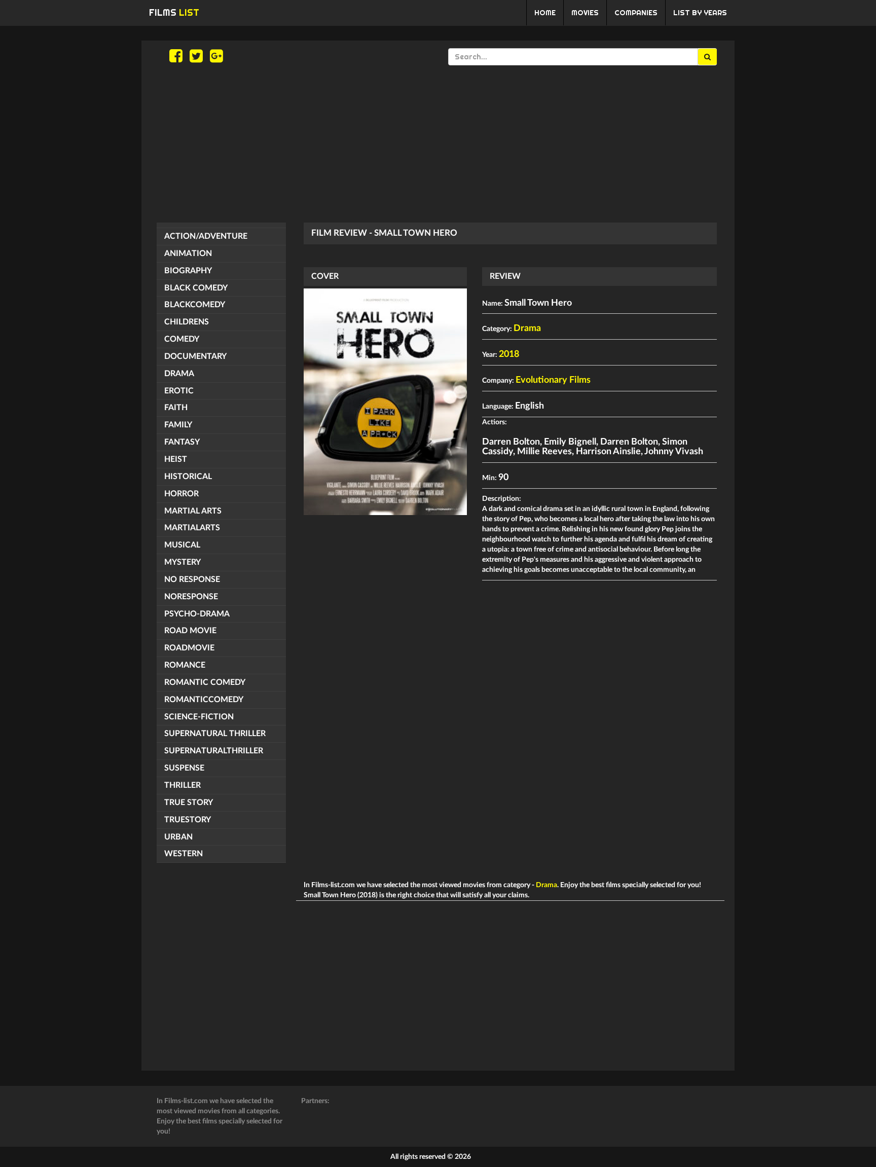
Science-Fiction (199, 717)
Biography (188, 271)
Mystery (182, 562)
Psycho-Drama (197, 614)
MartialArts (192, 528)
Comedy (181, 339)
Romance (184, 665)
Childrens (186, 322)
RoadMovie (189, 648)
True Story (188, 802)
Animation (188, 253)
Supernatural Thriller (215, 734)
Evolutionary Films (553, 380)
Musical (182, 545)
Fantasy (182, 442)
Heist (175, 459)
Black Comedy (196, 288)
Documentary (195, 356)
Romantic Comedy (204, 682)
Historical (188, 476)
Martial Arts (193, 511)
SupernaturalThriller (213, 751)
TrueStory (187, 820)
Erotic (179, 391)
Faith (176, 408)
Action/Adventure (205, 236)
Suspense (184, 768)
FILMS (174, 12)
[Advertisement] (438, 144)
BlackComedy (194, 305)
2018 (509, 354)
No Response (192, 579)
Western (183, 854)
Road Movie (190, 631)
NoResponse (191, 597)
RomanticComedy (203, 700)
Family (178, 425)
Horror (181, 494)
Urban (178, 837)
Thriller (182, 785)
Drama (179, 374)
